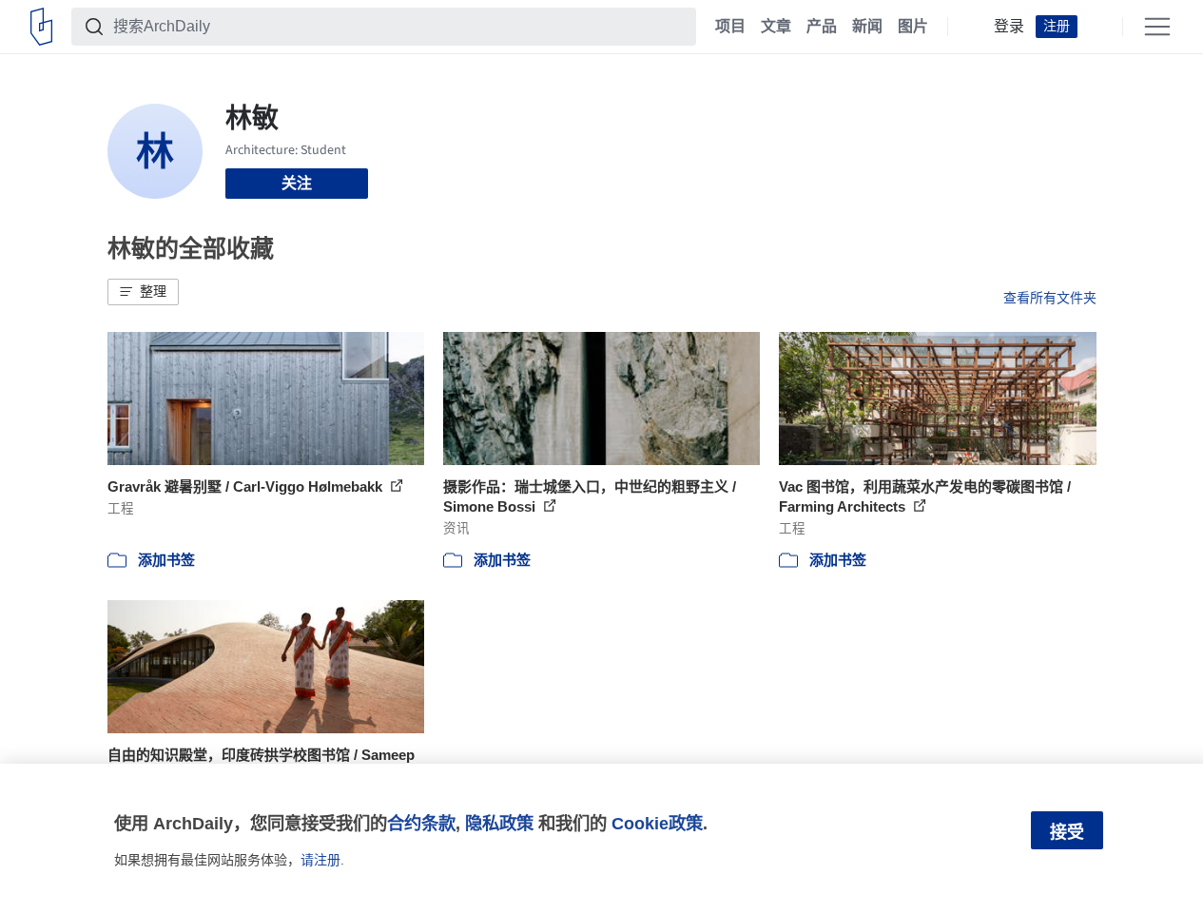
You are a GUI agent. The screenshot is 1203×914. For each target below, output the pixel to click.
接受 (1067, 832)
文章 (776, 26)
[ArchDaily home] (41, 27)
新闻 (867, 26)
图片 (913, 26)
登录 (1009, 26)
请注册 (320, 859)
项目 (730, 26)
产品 (821, 26)
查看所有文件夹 (1049, 297)
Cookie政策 (657, 823)
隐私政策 (499, 823)
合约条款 (421, 823)
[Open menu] (1157, 26)
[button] (143, 292)
